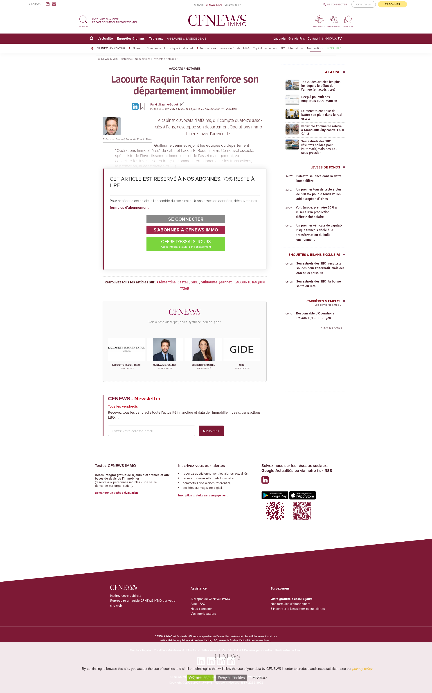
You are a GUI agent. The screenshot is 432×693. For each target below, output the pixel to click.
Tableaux (156, 38)
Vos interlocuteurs (203, 613)
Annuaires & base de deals (186, 38)
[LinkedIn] (48, 4)
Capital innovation (265, 48)
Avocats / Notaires (184, 68)
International (296, 48)
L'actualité (105, 38)
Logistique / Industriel (179, 48)
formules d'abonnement (129, 207)
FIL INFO (111, 48)
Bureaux (138, 48)
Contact (313, 38)
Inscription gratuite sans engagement (202, 495)
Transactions (208, 48)
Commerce (153, 48)
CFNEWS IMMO (214, 4)
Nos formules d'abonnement (290, 603)
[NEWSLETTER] (348, 19)
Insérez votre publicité (125, 595)
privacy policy (362, 669)
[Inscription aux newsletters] (54, 4)
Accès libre (333, 48)
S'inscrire (211, 430)
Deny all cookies (231, 678)
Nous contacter (201, 608)
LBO (282, 48)
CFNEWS (199, 4)
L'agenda (279, 38)
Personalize (259, 678)
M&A (246, 48)
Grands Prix (296, 38)
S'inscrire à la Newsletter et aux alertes (298, 608)
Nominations (315, 48)
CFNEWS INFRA (233, 4)
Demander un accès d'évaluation (116, 493)
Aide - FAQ (198, 603)
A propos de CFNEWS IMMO (210, 599)
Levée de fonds (229, 48)
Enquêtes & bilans (131, 38)
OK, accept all (200, 678)
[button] (83, 21)
